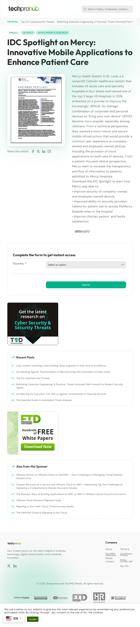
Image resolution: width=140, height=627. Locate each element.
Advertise (111, 555)
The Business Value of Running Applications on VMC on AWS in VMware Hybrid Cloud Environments (71, 494)
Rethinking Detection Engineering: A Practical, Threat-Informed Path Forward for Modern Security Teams (69, 386)
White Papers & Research (52, 32)
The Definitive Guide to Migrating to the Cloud (41, 512)
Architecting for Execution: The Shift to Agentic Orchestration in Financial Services (61, 393)
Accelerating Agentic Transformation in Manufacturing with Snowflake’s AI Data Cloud (63, 371)
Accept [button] (32, 619)
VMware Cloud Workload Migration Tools (38, 500)
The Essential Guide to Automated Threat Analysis (44, 400)
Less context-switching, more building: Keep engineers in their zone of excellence (61, 365)
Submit (86, 284)
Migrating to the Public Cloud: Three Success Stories (45, 506)
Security (28, 32)
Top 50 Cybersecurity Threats (37, 21)
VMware (13, 32)
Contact (110, 561)
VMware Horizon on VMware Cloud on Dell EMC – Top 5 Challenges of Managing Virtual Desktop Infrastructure (69, 476)
